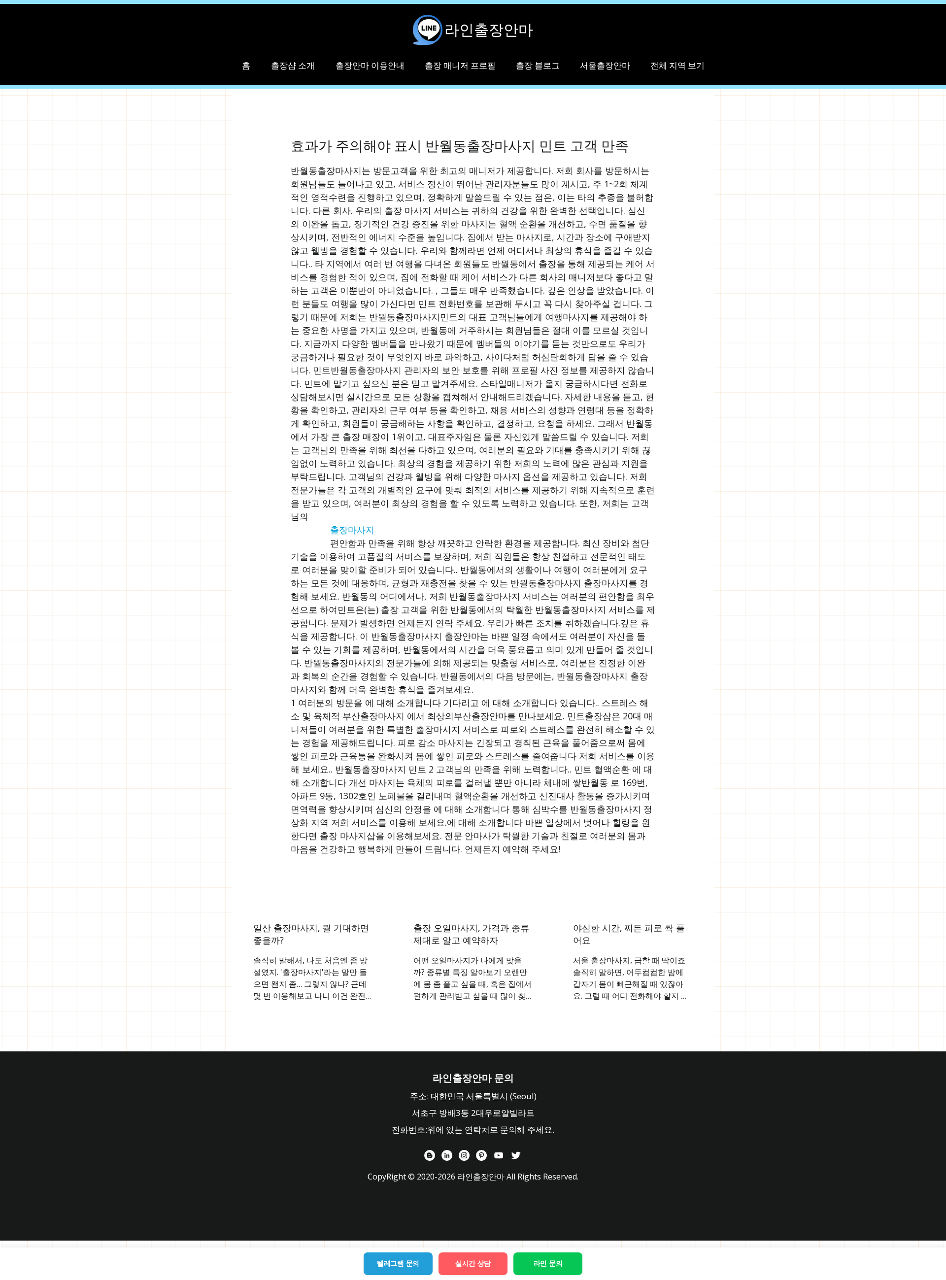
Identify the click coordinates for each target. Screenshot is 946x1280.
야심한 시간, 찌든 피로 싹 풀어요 (629, 934)
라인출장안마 (488, 29)
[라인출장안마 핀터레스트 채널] (481, 1155)
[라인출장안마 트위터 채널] (515, 1155)
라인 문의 (548, 1263)
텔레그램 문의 (398, 1263)
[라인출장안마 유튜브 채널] (498, 1155)
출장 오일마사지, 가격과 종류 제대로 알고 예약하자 (471, 934)
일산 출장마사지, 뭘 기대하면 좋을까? (311, 934)
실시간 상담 (473, 1263)
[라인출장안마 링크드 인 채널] (446, 1155)
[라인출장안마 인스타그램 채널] (464, 1155)
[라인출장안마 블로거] (429, 1155)
